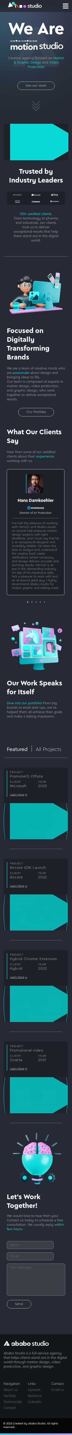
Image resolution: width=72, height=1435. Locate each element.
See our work (36, 85)
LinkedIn (34, 1402)
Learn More (17, 795)
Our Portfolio (36, 412)
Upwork (34, 1389)
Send (19, 1304)
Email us (57, 1389)
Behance (35, 1395)
